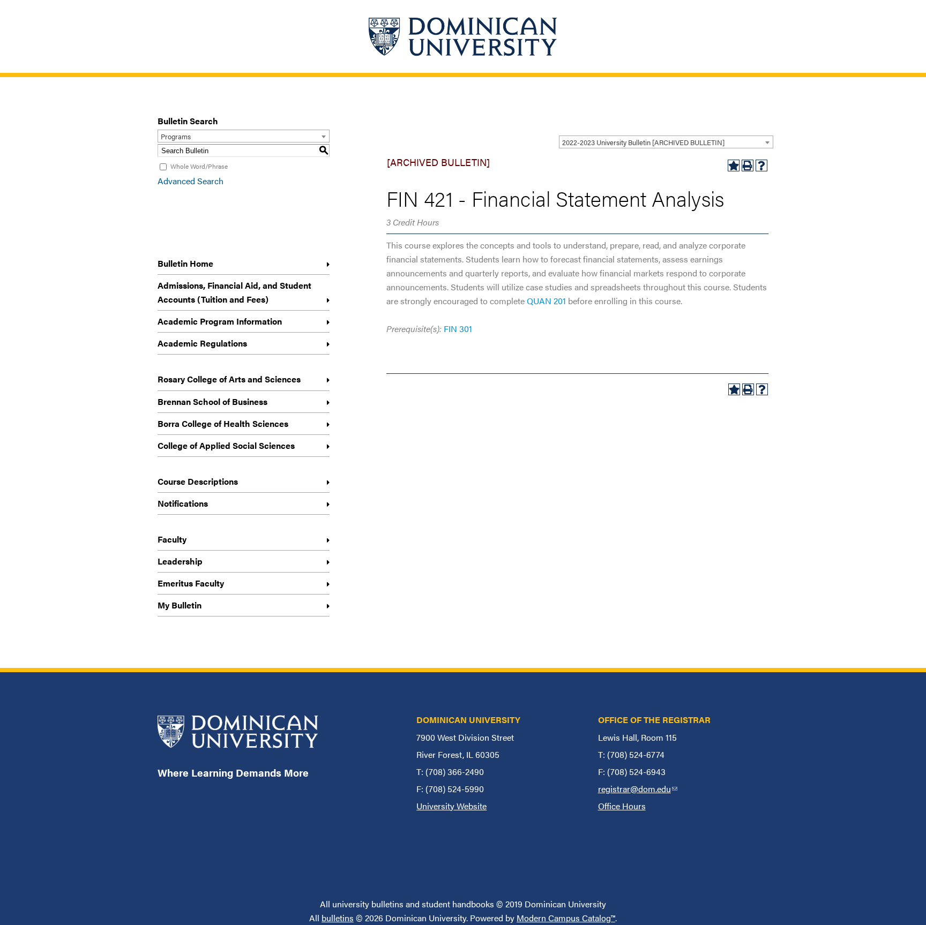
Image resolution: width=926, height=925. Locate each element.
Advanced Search (190, 181)
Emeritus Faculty (191, 583)
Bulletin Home (185, 263)
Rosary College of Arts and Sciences (229, 379)
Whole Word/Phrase (199, 166)
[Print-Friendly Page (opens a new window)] (747, 165)
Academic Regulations (202, 343)
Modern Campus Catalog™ (566, 918)
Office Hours (622, 806)
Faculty (172, 539)
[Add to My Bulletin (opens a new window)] (734, 165)
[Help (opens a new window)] (761, 165)
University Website (451, 806)
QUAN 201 (546, 301)
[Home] (463, 36)
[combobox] (666, 142)
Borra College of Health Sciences (223, 423)
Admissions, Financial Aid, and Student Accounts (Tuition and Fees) (234, 292)
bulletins (338, 918)
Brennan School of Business (212, 401)
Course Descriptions (198, 481)
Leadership (180, 561)
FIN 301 (458, 328)
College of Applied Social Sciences (226, 445)
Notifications (183, 503)
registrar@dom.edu (637, 789)
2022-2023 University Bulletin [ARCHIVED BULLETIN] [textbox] (643, 142)
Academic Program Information (220, 321)
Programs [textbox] (176, 136)
